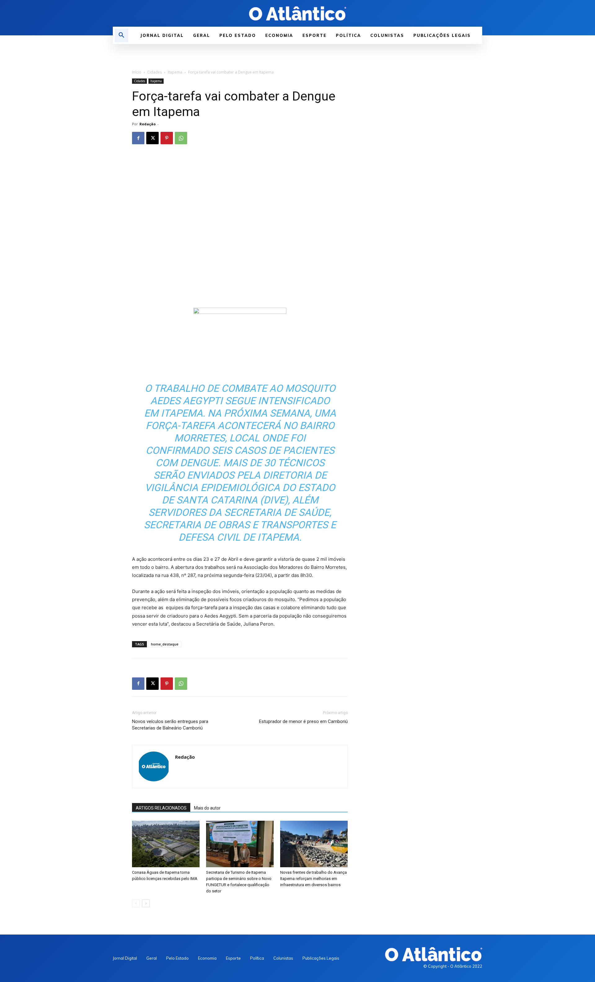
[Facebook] (138, 138)
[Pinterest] (167, 138)
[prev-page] (136, 903)
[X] (152, 138)
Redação (147, 124)
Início (136, 72)
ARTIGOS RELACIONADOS (161, 808)
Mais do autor (207, 808)
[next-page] (146, 903)
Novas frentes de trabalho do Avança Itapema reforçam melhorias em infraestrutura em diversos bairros (313, 878)
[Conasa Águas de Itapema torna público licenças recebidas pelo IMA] (166, 844)
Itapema (175, 72)
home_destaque (164, 644)
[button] (121, 35)
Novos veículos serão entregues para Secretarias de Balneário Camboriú (170, 725)
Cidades (154, 72)
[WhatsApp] (181, 138)
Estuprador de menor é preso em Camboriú (303, 721)
